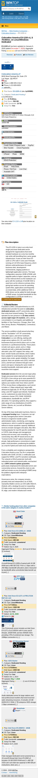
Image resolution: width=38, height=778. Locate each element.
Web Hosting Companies (18, 31)
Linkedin (18, 776)
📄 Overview (8, 54)
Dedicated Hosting (18, 94)
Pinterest (14, 776)
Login (11, 13)
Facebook (3, 776)
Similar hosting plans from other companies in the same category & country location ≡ (18, 507)
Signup (21, 13)
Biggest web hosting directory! (14, 5)
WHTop (4, 31)
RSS (21, 776)
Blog (10, 776)
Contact (4, 772)
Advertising (13, 772)
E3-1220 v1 (17, 221)
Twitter (7, 776)
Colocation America (9, 33)
